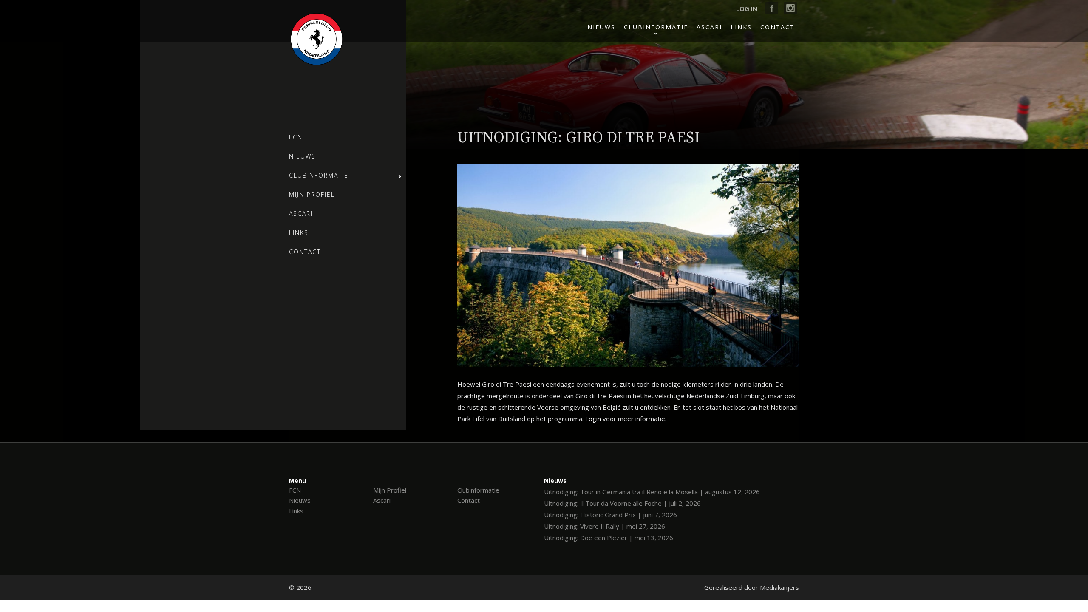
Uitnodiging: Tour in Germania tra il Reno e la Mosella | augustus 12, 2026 (652, 491)
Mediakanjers (779, 587)
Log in (746, 8)
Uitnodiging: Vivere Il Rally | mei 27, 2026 (604, 526)
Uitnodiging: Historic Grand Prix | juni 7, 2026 (610, 514)
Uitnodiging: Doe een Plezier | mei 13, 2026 (608, 537)
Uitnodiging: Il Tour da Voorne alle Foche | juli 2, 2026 (622, 503)
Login (593, 418)
